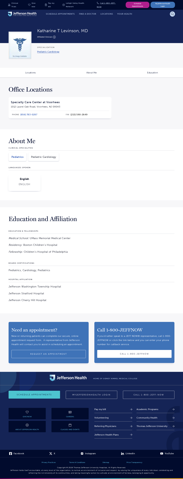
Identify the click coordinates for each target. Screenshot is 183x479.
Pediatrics (17, 157)
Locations (43, 74)
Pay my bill (51, 5)
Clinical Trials (14, 5)
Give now (34, 5)
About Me (104, 74)
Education (165, 74)
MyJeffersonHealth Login (162, 5)
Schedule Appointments (137, 5)
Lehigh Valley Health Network (75, 5)
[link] (48, 51)
